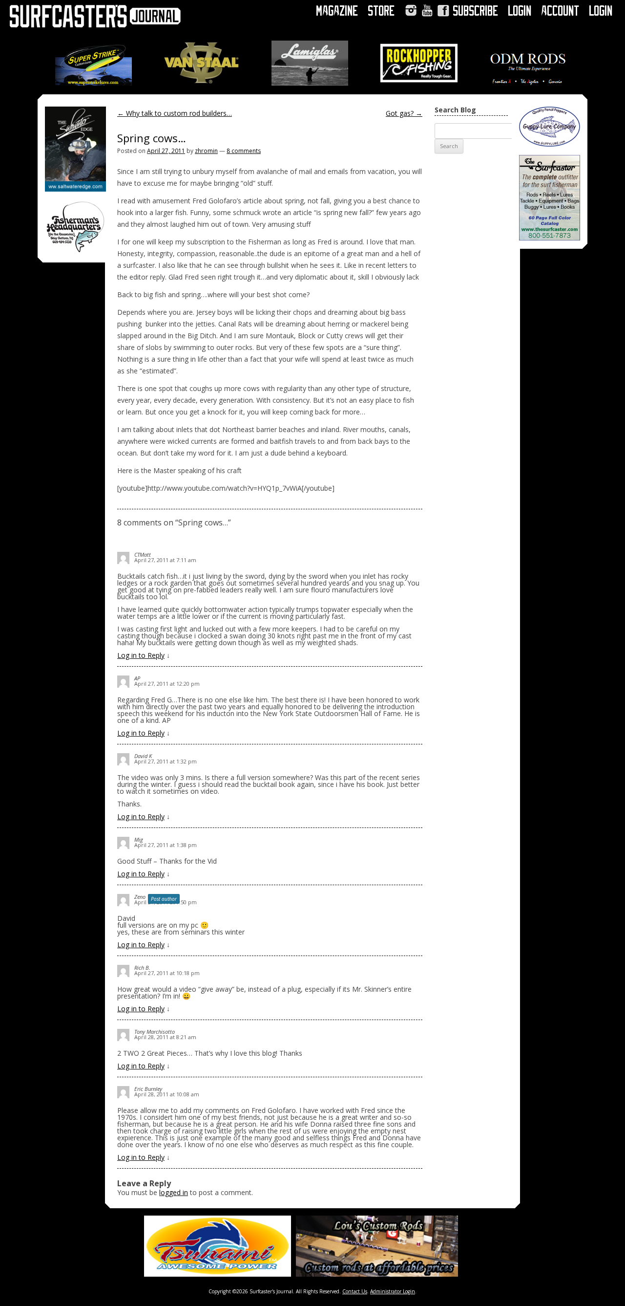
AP (137, 678)
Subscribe (476, 10)
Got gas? (404, 113)
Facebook (443, 10)
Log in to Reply (141, 655)
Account (561, 10)
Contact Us (354, 1291)
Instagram (411, 10)
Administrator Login (392, 1291)
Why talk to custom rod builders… (174, 113)
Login (520, 10)
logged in (173, 1192)
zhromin (206, 151)
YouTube (427, 10)
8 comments (244, 151)
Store (381, 10)
